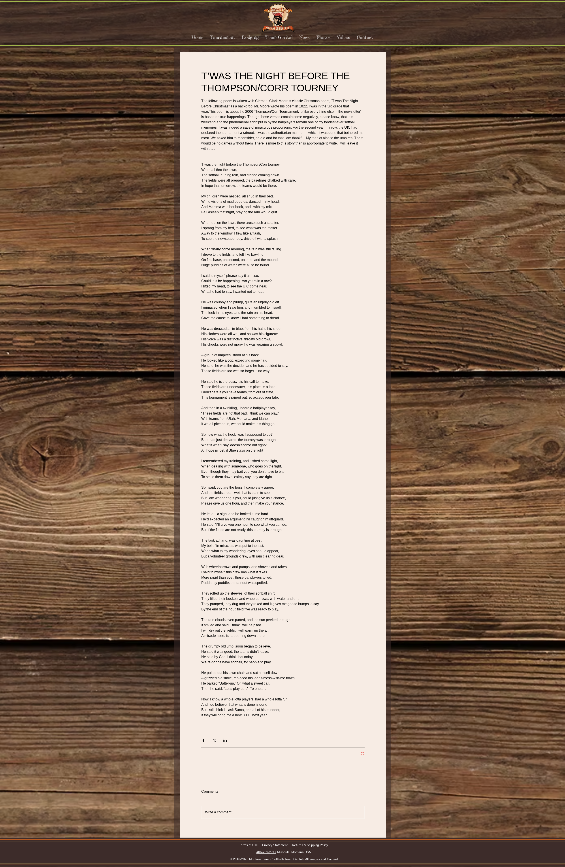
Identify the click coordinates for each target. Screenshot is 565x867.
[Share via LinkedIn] (225, 740)
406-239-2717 (266, 852)
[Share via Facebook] (203, 740)
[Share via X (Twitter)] (214, 740)
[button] (222, 37)
